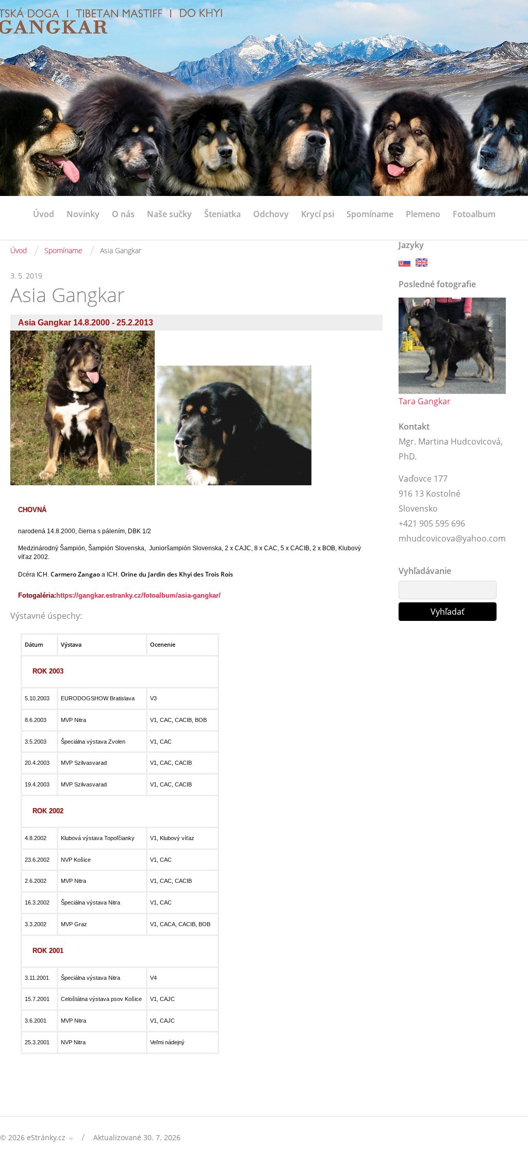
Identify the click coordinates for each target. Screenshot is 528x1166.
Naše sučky (169, 214)
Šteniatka (222, 214)
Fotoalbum (474, 214)
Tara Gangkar (425, 401)
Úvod (43, 214)
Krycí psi (317, 214)
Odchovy (271, 214)
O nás (123, 214)
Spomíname (369, 214)
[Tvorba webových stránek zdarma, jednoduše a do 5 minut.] (71, 1138)
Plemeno (423, 214)
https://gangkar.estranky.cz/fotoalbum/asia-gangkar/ (138, 595)
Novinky (83, 214)
